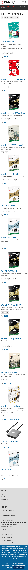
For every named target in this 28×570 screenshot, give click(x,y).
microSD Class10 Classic (8, 237)
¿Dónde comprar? (5, 502)
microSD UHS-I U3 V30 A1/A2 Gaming (13, 79)
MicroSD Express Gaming (8, 41)
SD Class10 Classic (7, 469)
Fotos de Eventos (5, 513)
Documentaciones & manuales (9, 524)
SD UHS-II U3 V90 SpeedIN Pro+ (11, 338)
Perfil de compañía (6, 497)
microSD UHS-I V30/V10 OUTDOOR (12, 144)
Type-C (5, 447)
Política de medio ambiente (8, 543)
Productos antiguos (6, 526)
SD (2, 17)
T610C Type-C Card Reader (9, 441)
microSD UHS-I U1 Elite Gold (10, 174)
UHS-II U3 (6, 316)
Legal (2, 494)
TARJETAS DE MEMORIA (11, 6)
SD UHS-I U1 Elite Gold (8, 205)
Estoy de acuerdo (18, 567)
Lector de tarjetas (14, 17)
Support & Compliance (7, 537)
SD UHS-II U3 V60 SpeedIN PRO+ (11, 304)
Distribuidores (4, 499)
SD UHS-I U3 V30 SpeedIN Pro (10, 271)
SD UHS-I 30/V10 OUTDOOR (9, 372)
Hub (8, 447)
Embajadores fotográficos (8, 515)
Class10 (5, 249)
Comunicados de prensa (7, 510)
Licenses (11, 419)
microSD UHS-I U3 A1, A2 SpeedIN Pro (13, 113)
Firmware (3, 529)
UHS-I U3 (6, 57)
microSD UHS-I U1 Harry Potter (10, 406)
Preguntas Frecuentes (7, 540)
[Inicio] (8, 2)
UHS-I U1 (6, 183)
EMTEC (2, 6)
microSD (6, 17)
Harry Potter (16, 419)
